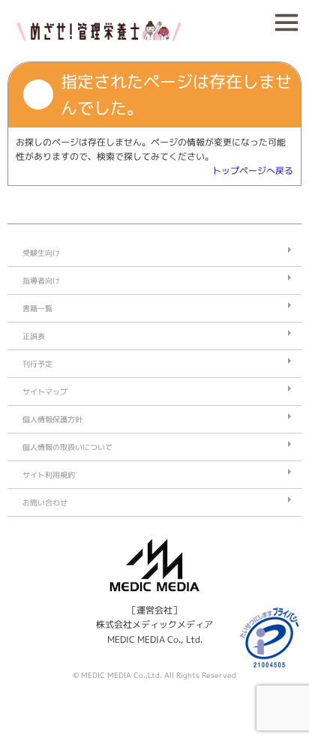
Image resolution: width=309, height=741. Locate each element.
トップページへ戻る (252, 170)
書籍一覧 (37, 308)
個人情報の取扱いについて (67, 447)
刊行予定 (37, 363)
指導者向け (41, 280)
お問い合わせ (45, 502)
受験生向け (41, 253)
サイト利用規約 (48, 475)
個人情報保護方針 (52, 419)
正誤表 (33, 336)
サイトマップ (45, 391)
